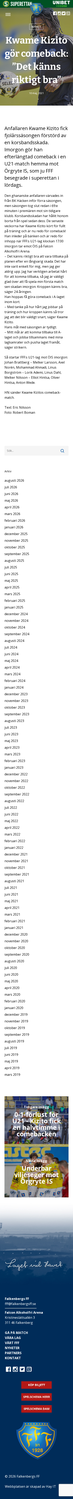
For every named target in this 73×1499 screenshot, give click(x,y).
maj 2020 (11, 981)
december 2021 (16, 854)
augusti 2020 (14, 961)
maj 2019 (11, 1061)
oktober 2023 (14, 707)
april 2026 (11, 507)
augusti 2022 (14, 801)
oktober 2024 (14, 627)
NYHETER (12, 1348)
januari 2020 (13, 1008)
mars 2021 (12, 914)
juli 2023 (10, 727)
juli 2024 (10, 647)
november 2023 (16, 701)
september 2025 (16, 554)
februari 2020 (14, 1001)
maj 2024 (11, 660)
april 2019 (11, 1068)
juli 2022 (10, 807)
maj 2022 (11, 821)
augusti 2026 (14, 480)
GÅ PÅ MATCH (16, 1332)
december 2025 (16, 534)
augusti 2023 (14, 721)
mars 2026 (12, 514)
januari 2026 (13, 527)
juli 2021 (10, 887)
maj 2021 (11, 901)
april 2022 (11, 827)
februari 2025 (14, 600)
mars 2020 (12, 994)
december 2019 (16, 1014)
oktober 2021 (14, 867)
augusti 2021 (14, 881)
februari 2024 (14, 680)
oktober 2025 (14, 547)
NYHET (36, 27)
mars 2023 (12, 754)
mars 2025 (12, 594)
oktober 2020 (14, 948)
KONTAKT (13, 1358)
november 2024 (16, 620)
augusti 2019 (14, 1041)
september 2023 (16, 714)
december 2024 (16, 614)
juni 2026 (11, 494)
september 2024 (16, 634)
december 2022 (16, 774)
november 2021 (16, 861)
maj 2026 (11, 500)
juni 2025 (11, 574)
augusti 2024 (14, 640)
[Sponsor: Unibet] (61, 5)
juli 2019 (10, 1048)
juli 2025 (10, 567)
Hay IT (51, 1486)
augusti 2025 (14, 560)
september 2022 (16, 794)
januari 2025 (13, 607)
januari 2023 (13, 767)
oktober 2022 (14, 787)
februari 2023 (14, 761)
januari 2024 (13, 687)
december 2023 (16, 694)
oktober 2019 (14, 1028)
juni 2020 (11, 974)
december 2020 (16, 934)
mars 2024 (12, 674)
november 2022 (16, 781)
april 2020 (11, 988)
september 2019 (16, 1034)
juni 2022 (11, 814)
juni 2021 (11, 894)
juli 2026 (10, 487)
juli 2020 (10, 968)
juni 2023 (11, 734)
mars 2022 (12, 834)
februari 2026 (14, 520)
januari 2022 (13, 847)
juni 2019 (11, 1054)
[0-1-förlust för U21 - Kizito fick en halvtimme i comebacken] (36, 1121)
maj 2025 (11, 580)
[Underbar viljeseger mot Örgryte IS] (36, 1172)
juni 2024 (11, 654)
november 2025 (16, 540)
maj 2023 (11, 741)
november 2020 (16, 941)
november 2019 (16, 1021)
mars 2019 (12, 1074)
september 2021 (16, 874)
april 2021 (11, 907)
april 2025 (11, 587)
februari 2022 (14, 841)
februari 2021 (14, 921)
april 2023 (11, 747)
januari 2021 (13, 927)
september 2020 (16, 954)
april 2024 (11, 667)
